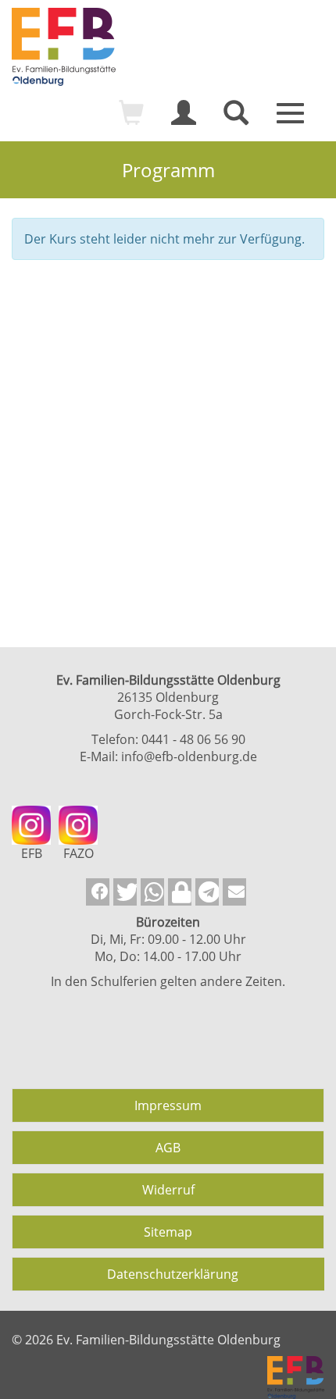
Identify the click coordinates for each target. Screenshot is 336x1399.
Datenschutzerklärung (172, 1274)
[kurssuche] (235, 119)
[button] (97, 892)
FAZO (78, 853)
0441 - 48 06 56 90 (193, 739)
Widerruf (168, 1189)
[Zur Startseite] (168, 47)
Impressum (168, 1105)
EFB (31, 853)
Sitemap (168, 1232)
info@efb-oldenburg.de (189, 756)
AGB (168, 1147)
